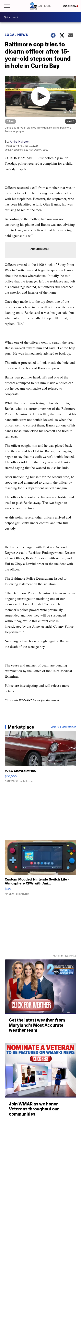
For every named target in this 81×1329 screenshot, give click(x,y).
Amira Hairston (19, 141)
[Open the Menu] (6, 6)
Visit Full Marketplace (63, 727)
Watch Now (69, 6)
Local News (16, 35)
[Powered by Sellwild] (70, 955)
